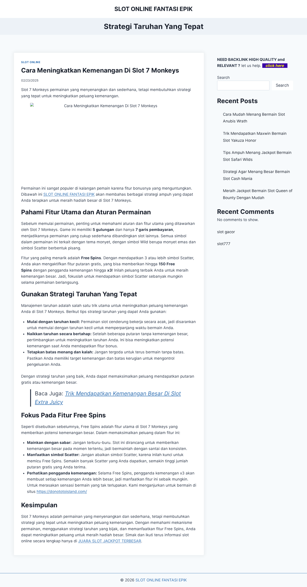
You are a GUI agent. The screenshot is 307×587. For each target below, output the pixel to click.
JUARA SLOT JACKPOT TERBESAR (109, 541)
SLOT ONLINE (30, 62)
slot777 (223, 243)
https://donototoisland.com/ (62, 491)
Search (223, 77)
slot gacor (226, 232)
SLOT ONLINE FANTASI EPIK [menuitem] (69, 194)
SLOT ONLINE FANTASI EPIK (161, 580)
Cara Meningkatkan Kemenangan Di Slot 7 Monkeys (100, 70)
